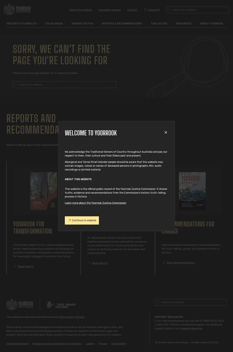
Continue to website (84, 220)
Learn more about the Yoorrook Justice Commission (95, 202)
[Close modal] (166, 132)
